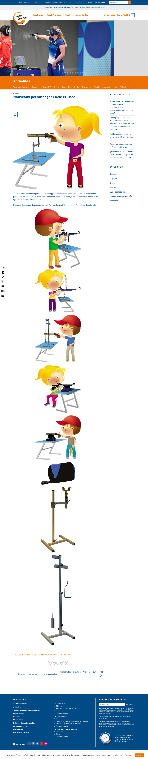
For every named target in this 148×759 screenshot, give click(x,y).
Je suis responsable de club (76, 15)
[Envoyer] (129, 2)
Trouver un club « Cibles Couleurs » (58, 2)
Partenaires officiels (21, 735)
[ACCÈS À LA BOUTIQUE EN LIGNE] (74, 49)
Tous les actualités (21, 89)
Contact (90, 2)
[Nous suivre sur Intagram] (3, 277)
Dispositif (47, 89)
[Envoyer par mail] (58, 665)
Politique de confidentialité (24, 725)
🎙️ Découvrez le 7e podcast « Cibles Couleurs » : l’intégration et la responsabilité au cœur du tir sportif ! (122, 109)
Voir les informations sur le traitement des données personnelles (115, 719)
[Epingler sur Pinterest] (62, 665)
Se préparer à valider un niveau (67, 711)
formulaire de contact (107, 729)
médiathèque (79, 207)
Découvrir (59, 708)
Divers (56, 89)
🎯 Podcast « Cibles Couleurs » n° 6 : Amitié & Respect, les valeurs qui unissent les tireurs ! (122, 158)
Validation (124, 89)
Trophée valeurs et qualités (105, 89)
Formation (66, 89)
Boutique (101, 2)
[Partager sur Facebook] (50, 665)
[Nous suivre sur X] (3, 282)
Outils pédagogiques (82, 89)
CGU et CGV (18, 732)
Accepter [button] (139, 755)
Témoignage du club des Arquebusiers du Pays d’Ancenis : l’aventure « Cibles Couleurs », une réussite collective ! (122, 126)
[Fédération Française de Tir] (3, 268)
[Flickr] (46, 746)
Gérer (58, 736)
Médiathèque (79, 2)
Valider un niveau (62, 713)
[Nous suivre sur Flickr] (3, 291)
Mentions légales (20, 728)
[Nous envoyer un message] (3, 295)
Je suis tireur (38, 15)
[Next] (135, 49)
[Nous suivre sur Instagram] (33, 746)
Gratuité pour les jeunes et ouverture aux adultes (37, 676)
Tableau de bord (62, 716)
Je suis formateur (54, 15)
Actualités (38, 2)
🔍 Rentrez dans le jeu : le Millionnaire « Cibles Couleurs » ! (122, 139)
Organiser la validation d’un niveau (68, 726)
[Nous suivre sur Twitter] (37, 746)
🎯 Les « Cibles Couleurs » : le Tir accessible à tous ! (121, 148)
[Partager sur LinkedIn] (66, 665)
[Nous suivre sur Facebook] (3, 272)
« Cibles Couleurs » (23, 2)
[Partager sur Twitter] (54, 665)
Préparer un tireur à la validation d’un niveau (72, 723)
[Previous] (13, 49)
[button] (110, 15)
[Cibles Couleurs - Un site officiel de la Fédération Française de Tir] (21, 18)
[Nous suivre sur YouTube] (3, 286)
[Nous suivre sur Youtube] (41, 746)
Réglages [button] (128, 755)
